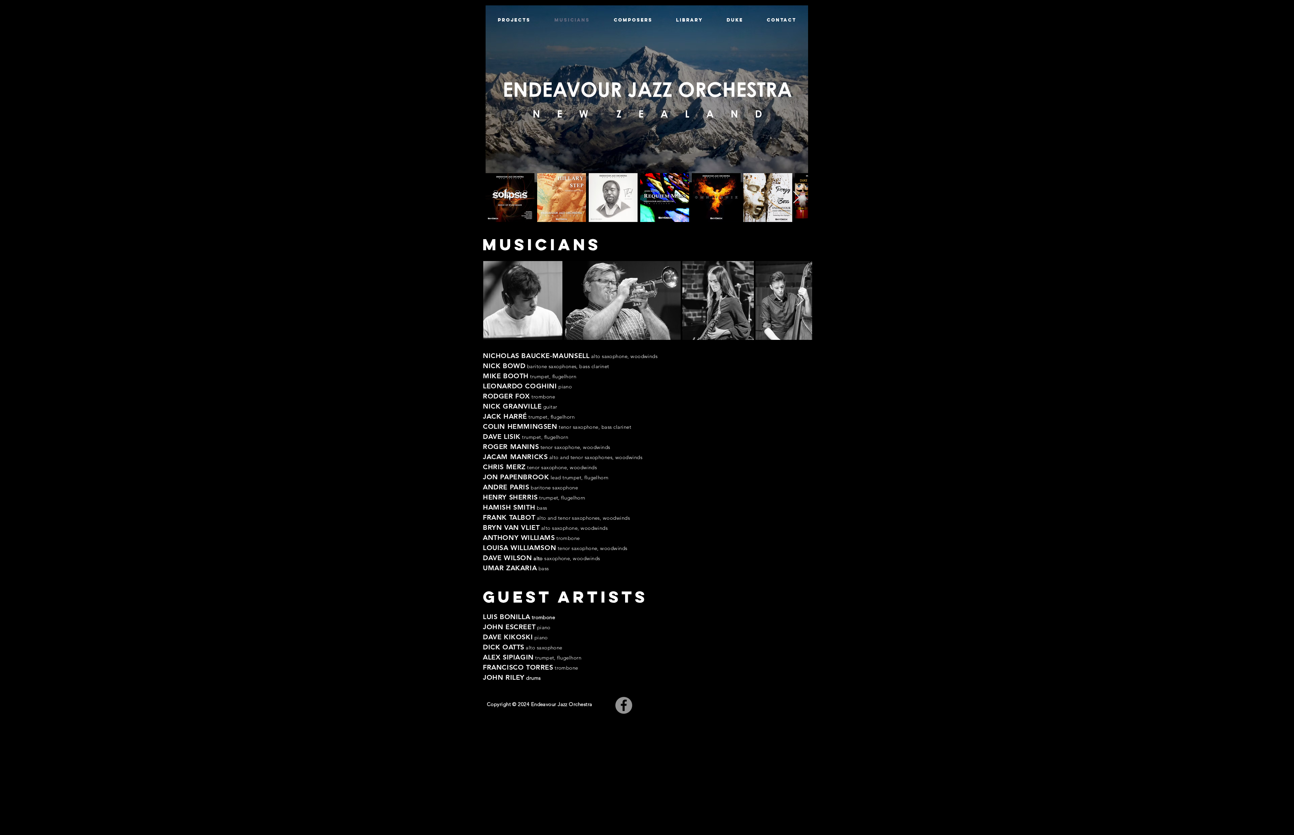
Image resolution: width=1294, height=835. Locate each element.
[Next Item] (796, 197)
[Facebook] (623, 705)
